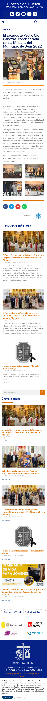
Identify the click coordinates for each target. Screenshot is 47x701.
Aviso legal (10, 674)
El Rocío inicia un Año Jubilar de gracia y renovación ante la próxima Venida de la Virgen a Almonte (21, 315)
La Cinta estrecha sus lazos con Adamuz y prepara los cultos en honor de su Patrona (20, 472)
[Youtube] (23, 14)
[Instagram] (29, 14)
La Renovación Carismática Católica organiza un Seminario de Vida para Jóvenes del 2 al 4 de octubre (23, 592)
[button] (3, 22)
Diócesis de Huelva (23, 4)
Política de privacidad (23, 674)
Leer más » (6, 284)
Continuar (7, 697)
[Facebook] (12, 14)
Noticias (7, 29)
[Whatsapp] (35, 14)
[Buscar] (42, 392)
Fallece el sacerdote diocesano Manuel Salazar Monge (20, 367)
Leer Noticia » (6, 441)
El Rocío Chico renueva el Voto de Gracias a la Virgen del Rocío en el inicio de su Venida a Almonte (23, 257)
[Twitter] (18, 14)
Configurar (19, 697)
